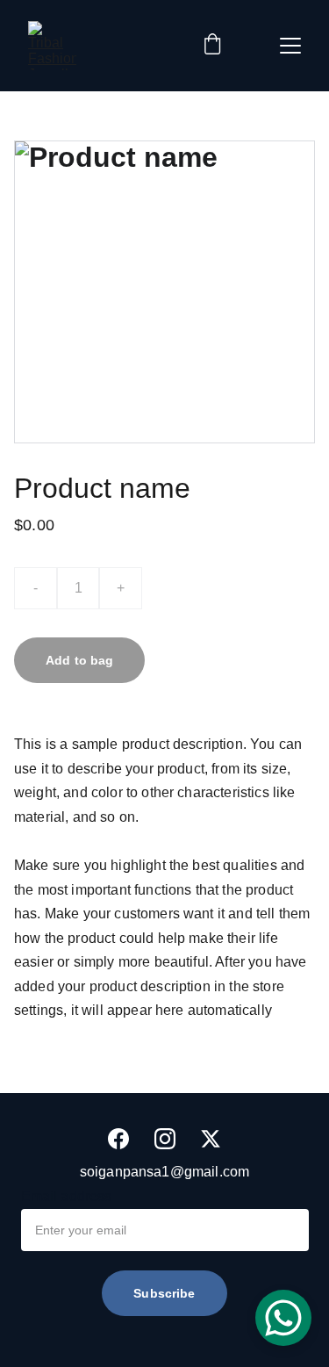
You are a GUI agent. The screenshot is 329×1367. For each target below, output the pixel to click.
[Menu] (290, 46)
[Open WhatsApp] (283, 1318)
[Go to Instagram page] (164, 1138)
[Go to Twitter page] (210, 1138)
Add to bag (79, 660)
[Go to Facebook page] (118, 1138)
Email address (66, 1196)
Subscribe (164, 1293)
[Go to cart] (212, 45)
